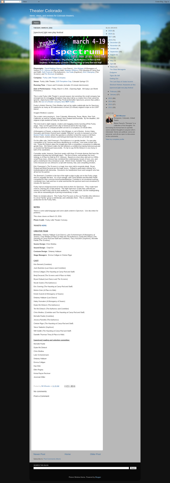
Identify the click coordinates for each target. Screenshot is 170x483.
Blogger (98, 477)
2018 (110, 34)
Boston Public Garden (42, 135)
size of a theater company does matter (57, 102)
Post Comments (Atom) (52, 459)
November (114, 45)
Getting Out (114, 78)
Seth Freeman (47, 72)
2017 (110, 37)
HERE (44, 225)
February (113, 91)
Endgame (113, 72)
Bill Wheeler (121, 116)
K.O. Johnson (45, 70)
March (112, 67)
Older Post (95, 454)
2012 (110, 107)
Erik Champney (89, 72)
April (112, 64)
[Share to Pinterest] (74, 386)
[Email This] (65, 386)
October (113, 48)
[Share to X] (70, 386)
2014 (110, 101)
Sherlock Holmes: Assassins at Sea (122, 85)
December (114, 42)
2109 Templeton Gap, (64, 81)
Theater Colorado (45, 10)
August (113, 55)
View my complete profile (115, 139)
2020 (110, 31)
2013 (110, 104)
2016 (110, 40)
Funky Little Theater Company (54, 78)
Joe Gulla (69, 72)
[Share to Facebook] (72, 386)
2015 (110, 98)
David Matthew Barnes (53, 68)
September (114, 52)
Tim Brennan (49, 74)
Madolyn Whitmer (71, 70)
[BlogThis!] (67, 386)
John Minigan (79, 68)
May (112, 61)
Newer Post (39, 454)
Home (36, 23)
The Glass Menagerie (118, 69)
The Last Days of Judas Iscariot (121, 81)
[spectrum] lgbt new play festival (121, 88)
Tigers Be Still (115, 75)
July (112, 58)
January (113, 94)
